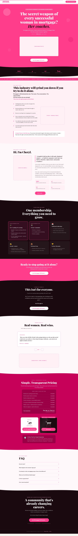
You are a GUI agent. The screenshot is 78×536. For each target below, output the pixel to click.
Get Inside (48, 429)
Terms (50, 531)
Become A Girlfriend (71, 1)
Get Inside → (40, 193)
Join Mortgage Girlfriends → (39, 60)
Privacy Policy (46, 531)
